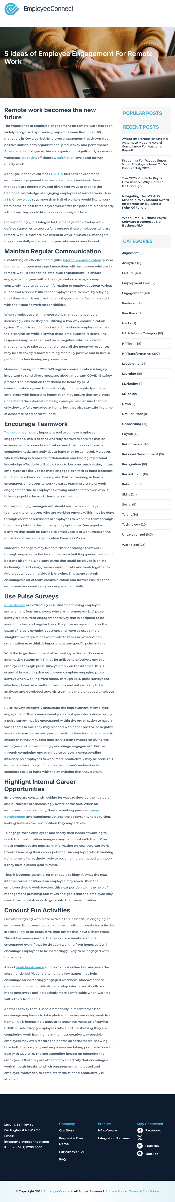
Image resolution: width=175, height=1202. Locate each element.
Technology (131, 524)
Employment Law (136, 283)
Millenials (129, 394)
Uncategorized (133, 534)
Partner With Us (71, 1152)
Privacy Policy (116, 1191)
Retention (130, 484)
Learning (129, 374)
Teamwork (12, 432)
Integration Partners (114, 1138)
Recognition (131, 464)
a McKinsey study (17, 199)
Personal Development (140, 454)
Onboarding (131, 424)
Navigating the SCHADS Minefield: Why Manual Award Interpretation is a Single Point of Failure (145, 202)
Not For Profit (132, 414)
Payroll (127, 434)
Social (126, 504)
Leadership (131, 364)
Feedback (130, 313)
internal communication (82, 260)
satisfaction (65, 158)
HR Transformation (136, 353)
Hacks (126, 323)
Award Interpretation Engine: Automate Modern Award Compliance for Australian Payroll (145, 144)
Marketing (130, 384)
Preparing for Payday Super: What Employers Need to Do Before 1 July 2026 (144, 164)
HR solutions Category (139, 333)
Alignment (130, 253)
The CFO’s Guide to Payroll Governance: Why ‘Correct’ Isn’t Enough (142, 182)
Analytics (129, 263)
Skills (126, 494)
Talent (127, 514)
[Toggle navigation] (165, 9)
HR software (107, 1130)
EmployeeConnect (58, 1191)
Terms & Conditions (144, 1191)
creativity (29, 158)
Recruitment (132, 474)
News (126, 404)
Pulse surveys (14, 605)
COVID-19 (56, 174)
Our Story (66, 1130)
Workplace (130, 545)
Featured (129, 303)
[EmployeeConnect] (38, 8)
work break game (30, 967)
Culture (128, 273)
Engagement (132, 293)
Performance (132, 444)
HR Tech (128, 343)
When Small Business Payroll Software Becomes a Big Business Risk (145, 221)
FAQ (62, 1159)
